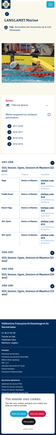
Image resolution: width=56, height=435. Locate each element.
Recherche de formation (10, 354)
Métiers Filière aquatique (10, 360)
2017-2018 (18, 126)
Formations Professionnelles (12, 372)
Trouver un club (8, 336)
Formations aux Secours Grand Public (15, 357)
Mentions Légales (10, 343)
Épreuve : (10, 100)
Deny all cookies (37, 414)
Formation (5, 350)
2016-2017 (18, 132)
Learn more (28, 429)
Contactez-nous (9, 340)
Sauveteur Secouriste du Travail (13, 366)
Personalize (29, 422)
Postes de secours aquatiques (13, 390)
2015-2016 (18, 138)
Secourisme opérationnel (11, 380)
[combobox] (29, 105)
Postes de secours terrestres (12, 387)
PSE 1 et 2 (5, 363)
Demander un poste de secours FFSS (15, 393)
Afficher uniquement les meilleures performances (21, 116)
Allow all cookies (19, 414)
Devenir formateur (8, 369)
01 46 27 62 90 (8, 333)
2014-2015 (18, 144)
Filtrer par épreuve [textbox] (19, 105)
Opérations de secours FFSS (12, 384)
